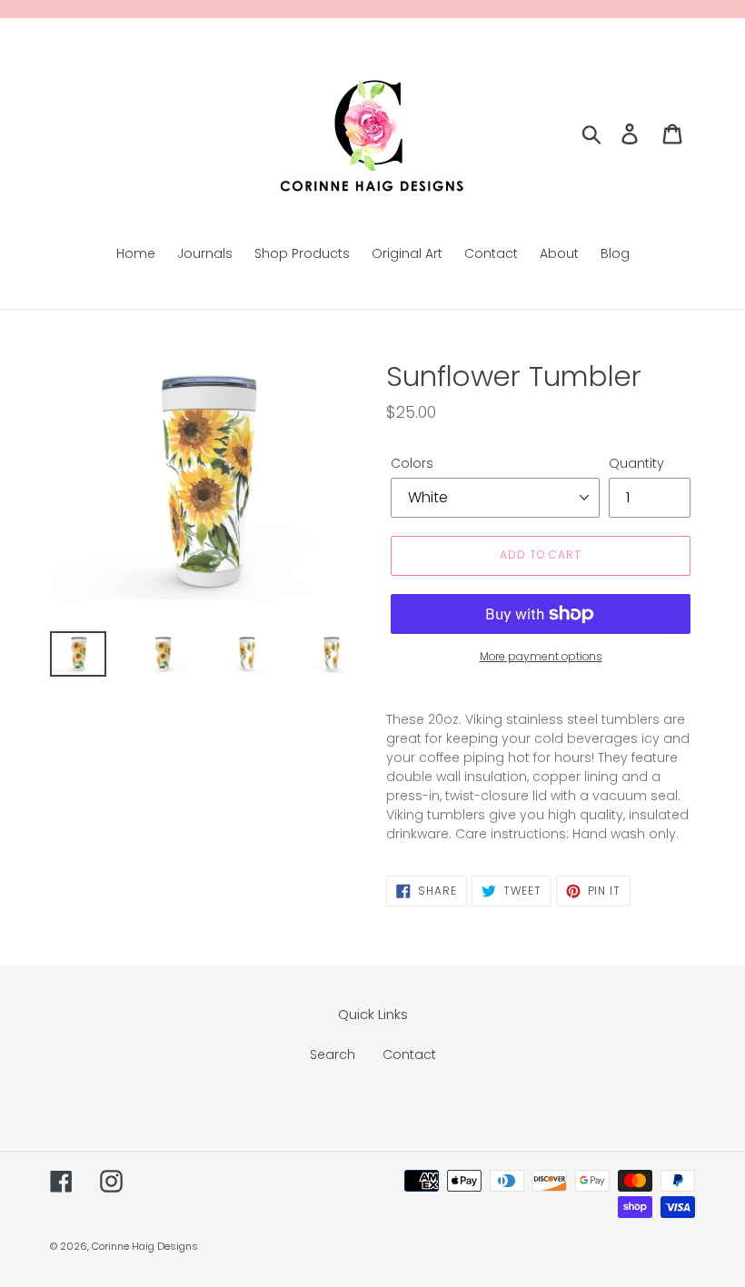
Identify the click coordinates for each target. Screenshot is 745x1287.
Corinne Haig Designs (145, 1246)
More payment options (541, 656)
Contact (409, 1054)
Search (332, 1054)
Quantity (636, 463)
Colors (412, 463)
